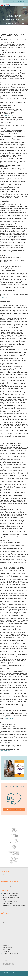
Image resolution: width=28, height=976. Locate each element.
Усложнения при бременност (9, 925)
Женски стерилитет (7, 937)
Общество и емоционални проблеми (11, 886)
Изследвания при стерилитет (9, 931)
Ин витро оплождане (7, 947)
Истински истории (7, 884)
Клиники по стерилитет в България (10, 893)
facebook (4, 1)
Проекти (4, 899)
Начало (24, 7)
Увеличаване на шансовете (9, 929)
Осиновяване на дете (7, 903)
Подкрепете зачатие (14, 787)
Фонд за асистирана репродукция (10, 895)
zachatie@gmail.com (9, 115)
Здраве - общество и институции (10, 901)
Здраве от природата (7, 941)
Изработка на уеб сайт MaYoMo (14, 974)
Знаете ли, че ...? (6, 951)
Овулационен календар (8, 876)
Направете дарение (14, 809)
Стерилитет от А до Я (7, 949)
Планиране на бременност (9, 920)
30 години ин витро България (9, 918)
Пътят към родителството (8, 916)
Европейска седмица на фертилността (11, 953)
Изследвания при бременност (9, 923)
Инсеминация (6, 945)
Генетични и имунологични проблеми (11, 939)
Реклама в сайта (6, 908)
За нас (15, 1)
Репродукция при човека (8, 927)
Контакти (21, 1)
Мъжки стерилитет (7, 935)
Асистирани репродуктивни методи (10, 943)
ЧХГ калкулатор (6, 874)
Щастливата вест (6, 922)
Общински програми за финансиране (11, 897)
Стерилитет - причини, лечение (10, 933)
